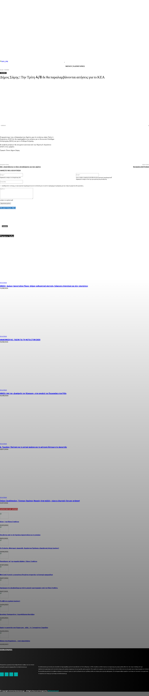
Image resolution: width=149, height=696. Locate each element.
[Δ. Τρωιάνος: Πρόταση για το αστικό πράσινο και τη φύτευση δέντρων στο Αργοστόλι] (74, 422)
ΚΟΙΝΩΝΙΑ (5, 226)
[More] (146, 130)
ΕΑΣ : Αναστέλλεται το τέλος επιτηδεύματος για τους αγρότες (20, 167)
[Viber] (140, 130)
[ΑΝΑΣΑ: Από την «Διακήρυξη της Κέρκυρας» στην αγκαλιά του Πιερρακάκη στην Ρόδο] (74, 368)
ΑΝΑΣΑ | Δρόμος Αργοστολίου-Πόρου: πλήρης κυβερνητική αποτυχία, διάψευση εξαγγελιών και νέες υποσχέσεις (44, 286)
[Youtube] (16, 674)
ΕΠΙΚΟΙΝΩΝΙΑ (6, 649)
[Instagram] (6, 674)
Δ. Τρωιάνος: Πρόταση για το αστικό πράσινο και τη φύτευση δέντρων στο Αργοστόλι (33, 447)
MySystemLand (53, 691)
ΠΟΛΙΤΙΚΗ (3, 283)
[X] (121, 130)
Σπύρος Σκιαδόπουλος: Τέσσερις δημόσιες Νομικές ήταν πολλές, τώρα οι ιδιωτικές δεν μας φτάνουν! (40, 501)
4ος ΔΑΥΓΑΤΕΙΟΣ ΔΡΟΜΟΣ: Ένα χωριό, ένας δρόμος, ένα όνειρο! (23, 229)
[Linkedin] (127, 130)
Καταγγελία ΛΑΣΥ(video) (141, 167)
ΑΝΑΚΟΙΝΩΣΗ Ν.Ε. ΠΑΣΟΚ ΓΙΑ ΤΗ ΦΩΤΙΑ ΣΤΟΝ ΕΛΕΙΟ (20, 340)
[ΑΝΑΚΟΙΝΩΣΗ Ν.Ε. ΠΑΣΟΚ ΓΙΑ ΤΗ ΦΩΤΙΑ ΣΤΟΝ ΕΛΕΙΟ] (74, 315)
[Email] (133, 130)
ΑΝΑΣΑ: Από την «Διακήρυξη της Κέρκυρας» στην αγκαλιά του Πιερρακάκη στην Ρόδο (33, 393)
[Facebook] (115, 130)
